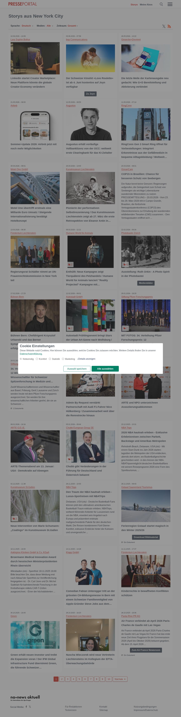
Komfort (43, 359)
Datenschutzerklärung (31, 354)
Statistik (56, 359)
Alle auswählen (105, 369)
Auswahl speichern (77, 369)
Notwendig (28, 359)
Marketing (70, 359)
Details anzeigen (86, 359)
